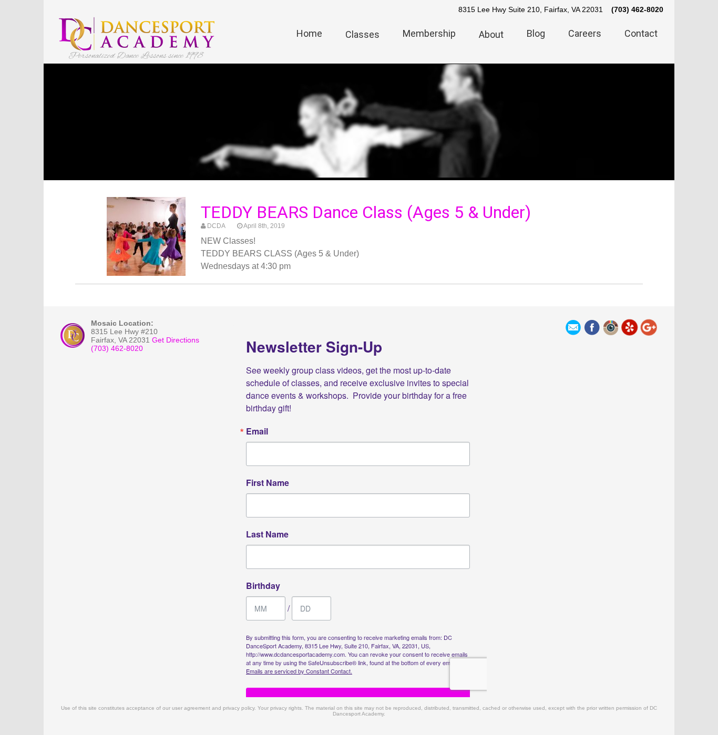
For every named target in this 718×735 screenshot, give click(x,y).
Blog (536, 33)
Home (309, 33)
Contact (641, 33)
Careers (584, 33)
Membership (429, 33)
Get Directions (175, 340)
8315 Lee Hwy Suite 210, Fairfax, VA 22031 (530, 9)
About (491, 34)
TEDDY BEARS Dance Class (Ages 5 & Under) (366, 212)
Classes (362, 34)
